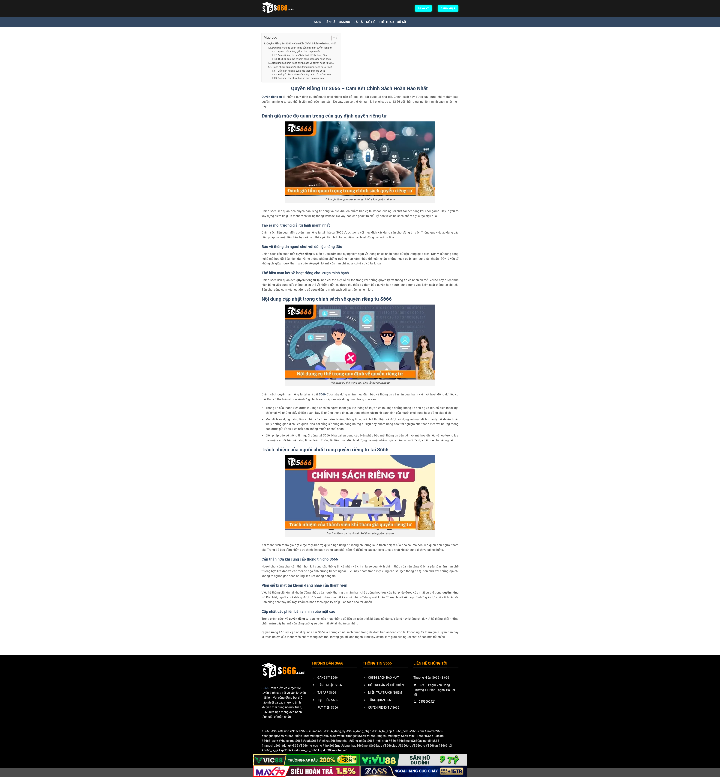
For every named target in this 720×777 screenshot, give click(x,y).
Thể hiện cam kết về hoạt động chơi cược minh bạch (304, 59)
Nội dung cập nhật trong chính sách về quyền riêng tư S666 (303, 62)
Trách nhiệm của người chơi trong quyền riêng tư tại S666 (302, 67)
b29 (328, 750)
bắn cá (330, 22)
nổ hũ (371, 22)
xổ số (401, 22)
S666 (317, 22)
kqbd (321, 750)
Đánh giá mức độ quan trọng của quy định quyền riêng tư (302, 47)
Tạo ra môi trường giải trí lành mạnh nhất (299, 51)
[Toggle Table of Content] (333, 38)
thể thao (386, 22)
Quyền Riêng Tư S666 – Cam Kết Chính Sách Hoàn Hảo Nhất (301, 43)
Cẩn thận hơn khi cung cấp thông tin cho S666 (302, 71)
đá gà (358, 22)
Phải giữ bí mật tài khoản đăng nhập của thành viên (304, 74)
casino (344, 22)
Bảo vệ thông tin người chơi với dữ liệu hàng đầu (302, 55)
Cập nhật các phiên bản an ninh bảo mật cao (301, 78)
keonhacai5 (339, 750)
